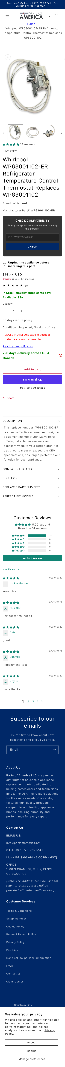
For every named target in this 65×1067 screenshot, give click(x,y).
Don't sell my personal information (28, 957)
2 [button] (28, 701)
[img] (11, 578)
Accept (31, 1042)
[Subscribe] (54, 750)
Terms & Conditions (19, 910)
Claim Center (14, 981)
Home (31, 23)
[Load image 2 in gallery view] (32, 132)
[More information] (60, 356)
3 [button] (33, 701)
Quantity (8, 303)
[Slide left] (3, 133)
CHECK (32, 246)
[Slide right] (61, 133)
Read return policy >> (18, 346)
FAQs (9, 965)
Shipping (7, 279)
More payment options (32, 388)
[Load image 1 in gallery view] (15, 132)
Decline (31, 1050)
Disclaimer (13, 950)
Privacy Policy (15, 942)
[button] (7, 16)
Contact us (13, 973)
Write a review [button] (32, 558)
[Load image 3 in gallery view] (49, 132)
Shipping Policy (16, 918)
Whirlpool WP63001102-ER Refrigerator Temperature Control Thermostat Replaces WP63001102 (32, 33)
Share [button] (10, 398)
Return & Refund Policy (21, 934)
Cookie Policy (15, 926)
